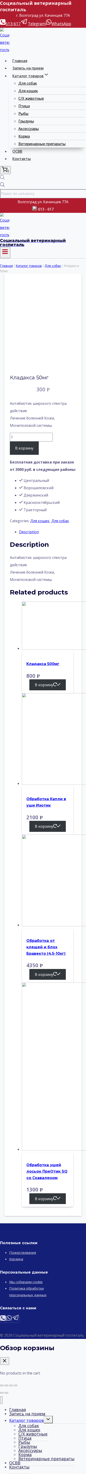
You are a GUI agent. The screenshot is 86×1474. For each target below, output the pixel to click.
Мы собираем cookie (26, 1282)
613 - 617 (46, 209)
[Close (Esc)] (2, 1385)
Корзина (16, 1259)
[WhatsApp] (9, 1319)
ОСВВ (17, 151)
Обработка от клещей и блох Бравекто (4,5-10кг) (46, 947)
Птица (24, 105)
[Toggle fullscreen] (11, 1385)
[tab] (47, 532)
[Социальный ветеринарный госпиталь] (4, 49)
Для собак (27, 83)
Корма (24, 136)
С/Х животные (31, 98)
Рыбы (23, 113)
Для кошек (28, 90)
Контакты (21, 158)
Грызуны (26, 121)
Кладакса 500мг (42, 664)
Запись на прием (28, 68)
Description (29, 531)
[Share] (6, 1385)
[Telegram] (16, 1319)
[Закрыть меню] (1, 1400)
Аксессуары (28, 128)
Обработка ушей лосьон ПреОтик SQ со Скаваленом (46, 1171)
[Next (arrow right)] (6, 1392)
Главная (19, 60)
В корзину (24, 448)
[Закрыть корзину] (4, 1361)
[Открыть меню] (5, 252)
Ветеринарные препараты (42, 143)
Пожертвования (22, 1252)
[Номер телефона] (3, 1319)
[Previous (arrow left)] (2, 1392)
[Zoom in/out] (15, 1385)
